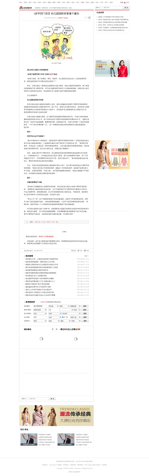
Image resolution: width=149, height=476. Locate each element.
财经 (39, 2)
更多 (111, 2)
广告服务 (59, 465)
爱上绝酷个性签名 (44, 445)
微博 (54, 2)
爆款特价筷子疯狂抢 (45, 440)
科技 (44, 2)
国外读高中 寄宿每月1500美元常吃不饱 (39, 292)
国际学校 (45, 8)
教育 (68, 2)
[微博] (52, 74)
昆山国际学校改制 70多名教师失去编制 (39, 278)
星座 (87, 2)
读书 (63, 2)
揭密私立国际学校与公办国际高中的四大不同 (41, 264)
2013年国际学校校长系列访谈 (58, 8)
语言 (53, 222)
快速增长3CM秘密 (45, 434)
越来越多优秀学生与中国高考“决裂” (38, 287)
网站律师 (80, 465)
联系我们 (66, 465)
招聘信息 (73, 465)
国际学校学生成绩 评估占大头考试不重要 (40, 295)
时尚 (73, 2)
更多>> (87, 256)
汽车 (101, 2)
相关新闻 (29, 256)
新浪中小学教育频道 (46, 236)
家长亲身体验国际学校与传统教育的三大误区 (41, 267)
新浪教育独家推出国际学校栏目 (36, 270)
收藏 (92, 2)
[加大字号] (89, 17)
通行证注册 (96, 465)
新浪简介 (45, 465)
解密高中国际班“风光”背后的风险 (37, 284)
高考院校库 (30, 302)
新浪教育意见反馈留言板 (64, 461)
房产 (106, 2)
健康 (82, 2)
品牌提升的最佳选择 (45, 437)
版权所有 (77, 472)
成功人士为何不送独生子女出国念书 (38, 290)
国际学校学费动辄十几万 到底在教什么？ (40, 281)
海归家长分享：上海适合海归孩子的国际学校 (41, 259)
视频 (49, 2)
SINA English (88, 465)
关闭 (87, 250)
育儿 (77, 2)
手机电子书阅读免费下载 (47, 442)
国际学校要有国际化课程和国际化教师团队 (40, 273)
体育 (30, 2)
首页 (20, 2)
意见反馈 (27, 250)
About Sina (52, 465)
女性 (97, 2)
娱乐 (35, 2)
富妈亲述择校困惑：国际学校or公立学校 (40, 262)
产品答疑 (104, 465)
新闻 (25, 2)
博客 (58, 2)
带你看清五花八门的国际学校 (36, 276)
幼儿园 (43, 222)
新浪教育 (38, 8)
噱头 (57, 222)
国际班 (49, 222)
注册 (121, 2)
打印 (81, 250)
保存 (74, 250)
